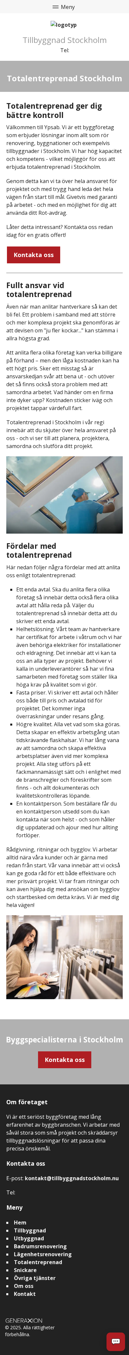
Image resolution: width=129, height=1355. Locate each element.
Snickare (25, 1270)
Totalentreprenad (38, 1262)
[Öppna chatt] (116, 1342)
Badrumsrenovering (40, 1246)
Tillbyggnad (30, 1230)
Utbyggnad (29, 1238)
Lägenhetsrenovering (43, 1254)
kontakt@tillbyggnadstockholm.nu (72, 1178)
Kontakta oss (34, 255)
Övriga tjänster (35, 1278)
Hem (20, 1222)
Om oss (23, 1286)
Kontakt (25, 1294)
